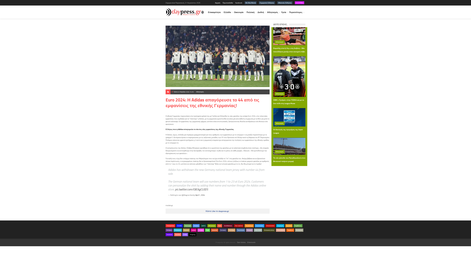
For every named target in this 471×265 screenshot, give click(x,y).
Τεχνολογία (240, 230)
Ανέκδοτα (169, 235)
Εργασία (186, 230)
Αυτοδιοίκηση (228, 226)
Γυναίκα (200, 230)
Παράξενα (290, 230)
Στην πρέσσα (239, 226)
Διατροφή (214, 230)
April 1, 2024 (200, 195)
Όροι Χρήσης (241, 242)
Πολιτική (251, 12)
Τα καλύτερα (249, 226)
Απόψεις (169, 230)
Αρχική (217, 2)
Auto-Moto (258, 230)
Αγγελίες (177, 235)
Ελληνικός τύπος (269, 230)
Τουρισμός (280, 226)
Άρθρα (194, 230)
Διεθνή (261, 12)
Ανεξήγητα (299, 230)
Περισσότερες (295, 12)
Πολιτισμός (178, 230)
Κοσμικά (249, 230)
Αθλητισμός (272, 12)
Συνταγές (223, 230)
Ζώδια (185, 235)
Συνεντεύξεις (259, 226)
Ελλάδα (227, 12)
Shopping (192, 235)
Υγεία (283, 12)
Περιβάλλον (297, 226)
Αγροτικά (289, 226)
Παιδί (207, 230)
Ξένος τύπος (280, 230)
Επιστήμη (231, 230)
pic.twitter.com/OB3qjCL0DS (191, 189)
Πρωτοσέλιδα (228, 2)
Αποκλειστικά (270, 226)
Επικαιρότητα (214, 12)
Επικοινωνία (251, 242)
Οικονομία (238, 12)
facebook (238, 2)
